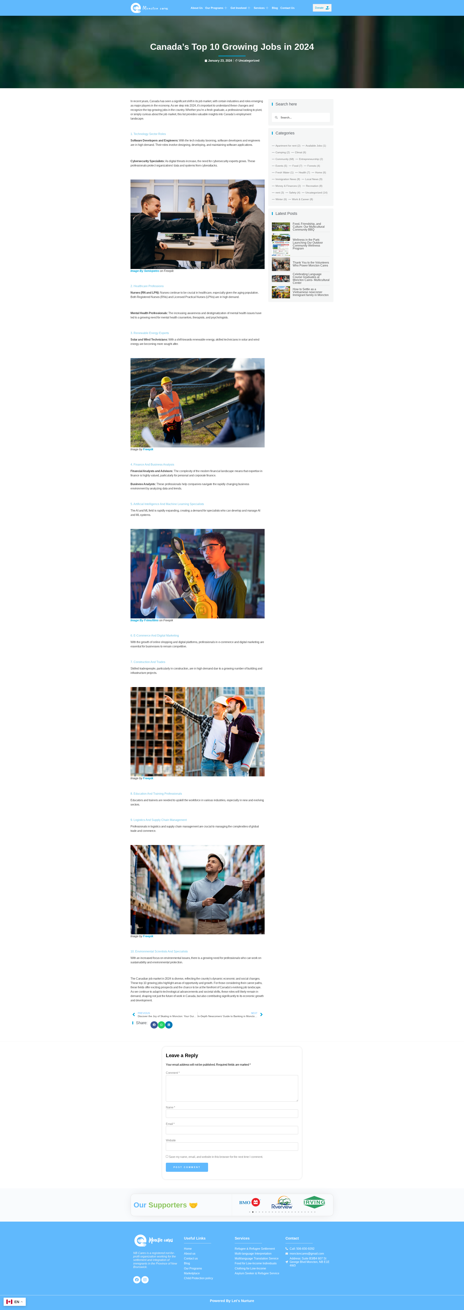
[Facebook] (136, 1279)
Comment (172, 1072)
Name (170, 1107)
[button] (249, 1212)
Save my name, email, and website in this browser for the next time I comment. (216, 1156)
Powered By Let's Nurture (232, 1301)
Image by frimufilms (144, 620)
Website (171, 1140)
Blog (275, 7)
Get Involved (238, 7)
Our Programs (214, 7)
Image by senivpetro (144, 270)
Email (170, 1124)
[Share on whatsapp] (161, 1025)
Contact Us (287, 7)
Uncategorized (249, 60)
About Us (197, 7)
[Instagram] (145, 1279)
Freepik (148, 449)
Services (259, 7)
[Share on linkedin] (169, 1025)
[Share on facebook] (154, 1025)
